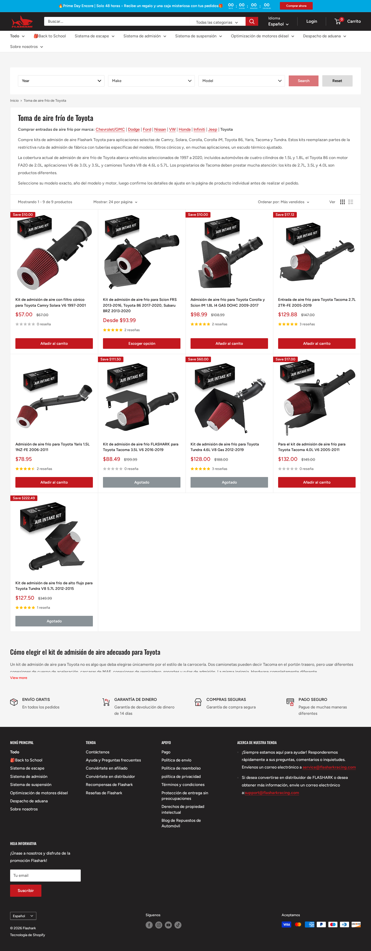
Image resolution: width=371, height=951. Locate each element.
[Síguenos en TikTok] (177, 925)
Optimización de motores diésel (260, 36)
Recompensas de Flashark (109, 784)
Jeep (212, 129)
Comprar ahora (296, 6)
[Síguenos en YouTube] (168, 925)
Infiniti (199, 129)
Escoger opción (141, 343)
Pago (166, 752)
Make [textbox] (116, 80)
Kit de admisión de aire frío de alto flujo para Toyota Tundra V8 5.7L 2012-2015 (54, 586)
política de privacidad (181, 776)
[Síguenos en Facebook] (149, 925)
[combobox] (61, 81)
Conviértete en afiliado (106, 768)
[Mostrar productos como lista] (351, 202)
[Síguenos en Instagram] (158, 925)
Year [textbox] (25, 80)
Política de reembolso (181, 768)
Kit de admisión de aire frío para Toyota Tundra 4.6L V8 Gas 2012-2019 (225, 447)
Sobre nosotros (24, 46)
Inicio (14, 100)
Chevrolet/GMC (110, 129)
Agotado (141, 482)
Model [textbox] (207, 80)
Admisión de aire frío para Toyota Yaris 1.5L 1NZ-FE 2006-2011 (52, 447)
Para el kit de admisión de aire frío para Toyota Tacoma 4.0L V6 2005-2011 (312, 447)
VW (172, 129)
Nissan (160, 129)
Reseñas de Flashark (104, 792)
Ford (147, 129)
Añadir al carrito (54, 343)
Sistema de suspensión (196, 36)
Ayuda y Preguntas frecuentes (113, 760)
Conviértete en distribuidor (110, 776)
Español (19, 916)
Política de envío (176, 760)
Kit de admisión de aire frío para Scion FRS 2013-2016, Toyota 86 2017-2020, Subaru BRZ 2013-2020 (140, 305)
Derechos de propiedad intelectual (183, 809)
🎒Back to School (50, 36)
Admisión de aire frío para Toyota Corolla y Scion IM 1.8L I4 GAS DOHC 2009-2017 (228, 302)
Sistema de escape (92, 36)
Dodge (134, 129)
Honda (185, 129)
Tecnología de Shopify (27, 935)
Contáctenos (97, 752)
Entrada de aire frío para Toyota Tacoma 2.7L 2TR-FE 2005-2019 (317, 302)
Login (311, 21)
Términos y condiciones (183, 784)
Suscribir (26, 890)
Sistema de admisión (142, 36)
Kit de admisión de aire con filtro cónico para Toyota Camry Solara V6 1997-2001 (50, 302)
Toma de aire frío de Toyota (45, 100)
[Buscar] (252, 21)
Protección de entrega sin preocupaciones (185, 795)
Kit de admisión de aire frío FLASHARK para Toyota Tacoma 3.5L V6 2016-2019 (140, 447)
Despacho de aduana (322, 36)
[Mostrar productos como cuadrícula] (342, 202)
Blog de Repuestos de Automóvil (181, 823)
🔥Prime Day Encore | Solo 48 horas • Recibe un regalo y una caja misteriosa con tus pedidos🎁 (140, 6)
